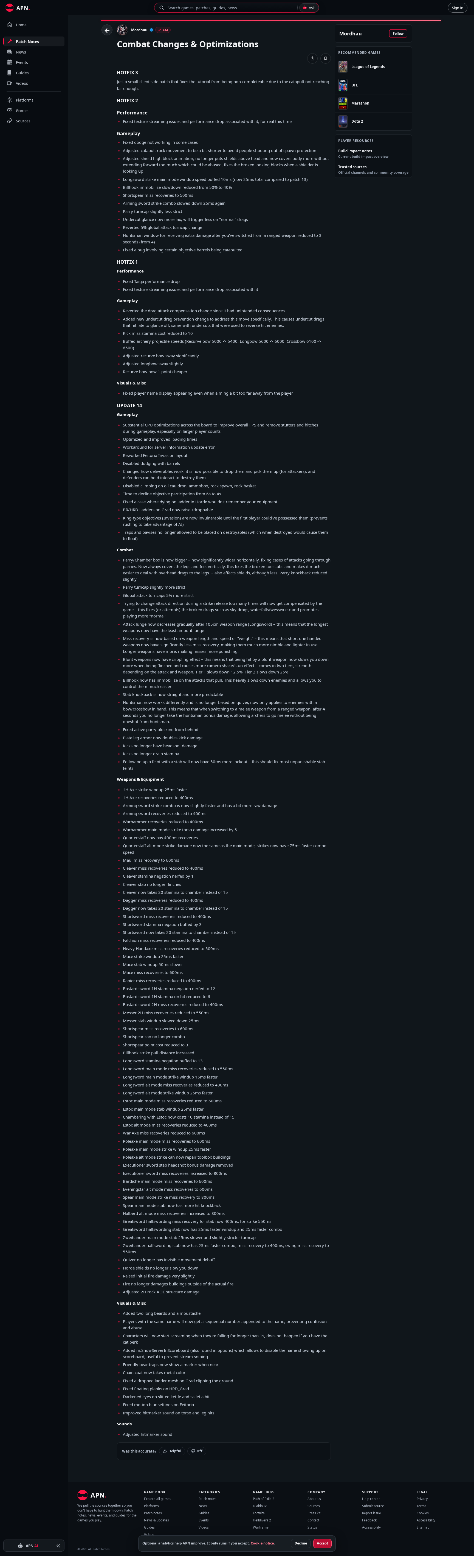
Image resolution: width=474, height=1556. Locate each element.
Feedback (369, 1520)
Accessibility (371, 1527)
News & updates (156, 1520)
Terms (421, 1506)
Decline (301, 1543)
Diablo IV (260, 1506)
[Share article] (312, 58)
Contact (313, 1520)
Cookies (423, 1513)
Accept (322, 1543)
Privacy (422, 1498)
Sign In (457, 7)
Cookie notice (262, 1543)
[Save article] (325, 58)
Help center (371, 1498)
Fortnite (259, 1513)
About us (314, 1498)
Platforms (151, 1506)
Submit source (373, 1506)
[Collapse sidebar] (58, 1546)
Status (312, 1527)
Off (199, 1451)
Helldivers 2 (262, 1520)
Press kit (313, 1513)
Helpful (174, 1451)
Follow (398, 33)
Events (204, 1520)
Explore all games (157, 1498)
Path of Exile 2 (263, 1498)
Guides (149, 1527)
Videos (149, 1534)
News (203, 1506)
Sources (313, 1506)
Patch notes (153, 1513)
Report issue (371, 1513)
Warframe (261, 1527)
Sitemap (423, 1527)
